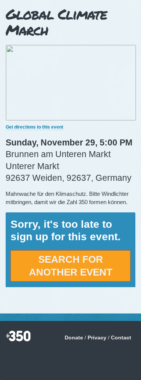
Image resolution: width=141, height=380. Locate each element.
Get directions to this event (34, 127)
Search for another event (70, 266)
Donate (74, 338)
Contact (121, 338)
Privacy (97, 338)
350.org (18, 336)
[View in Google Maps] (71, 118)
